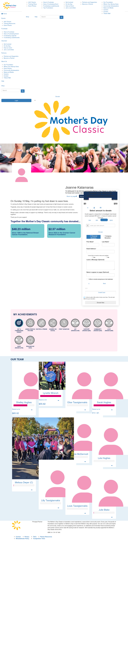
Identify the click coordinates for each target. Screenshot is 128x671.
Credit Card (101, 292)
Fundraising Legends (10, 36)
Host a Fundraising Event (11, 34)
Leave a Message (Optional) (95, 259)
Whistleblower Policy (22, 538)
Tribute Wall (7, 78)
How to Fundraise (9, 32)
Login (16, 100)
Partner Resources (46, 537)
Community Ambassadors (11, 70)
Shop (2, 86)
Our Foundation (8, 65)
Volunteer (4, 41)
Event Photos (8, 25)
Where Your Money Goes (11, 66)
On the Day (7, 46)
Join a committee (9, 50)
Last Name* (105, 242)
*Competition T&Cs (39, 538)
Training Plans (32, 4)
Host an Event (70, 6)
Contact (6, 76)
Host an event (8, 48)
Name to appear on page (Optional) (97, 272)
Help (2, 81)
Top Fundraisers (48, 8)
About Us (4, 61)
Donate (57, 96)
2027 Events (7, 21)
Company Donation (108, 237)
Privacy (27, 537)
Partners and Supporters (11, 56)
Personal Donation (94, 237)
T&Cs (34, 537)
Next (104, 283)
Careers (6, 74)
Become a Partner (9, 58)
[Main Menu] (35, 100)
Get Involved (7, 44)
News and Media (9, 72)
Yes (94, 257)
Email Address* (91, 249)
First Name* (90, 242)
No (108, 257)
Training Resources (9, 23)
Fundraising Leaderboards (11, 37)
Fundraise (4, 28)
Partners (3, 53)
